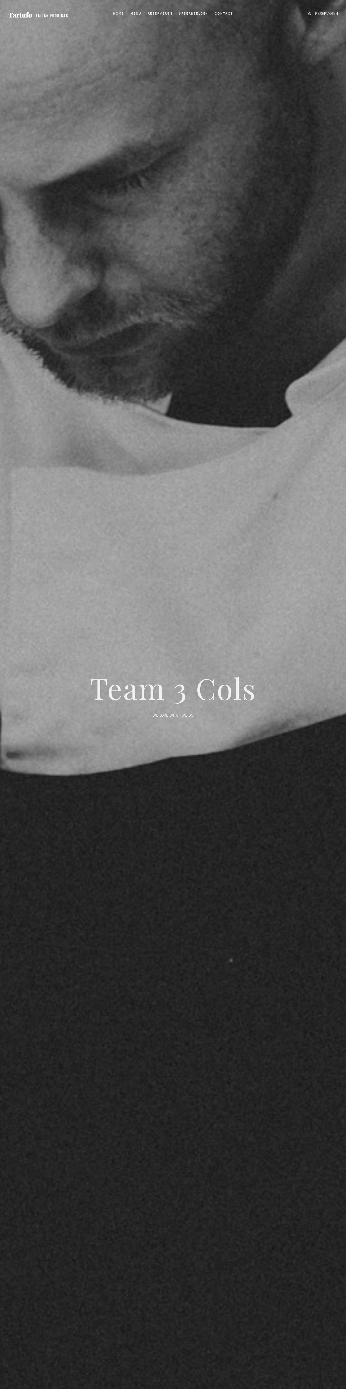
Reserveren (160, 13)
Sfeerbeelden (193, 13)
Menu (136, 13)
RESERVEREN (326, 13)
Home (118, 13)
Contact (224, 13)
